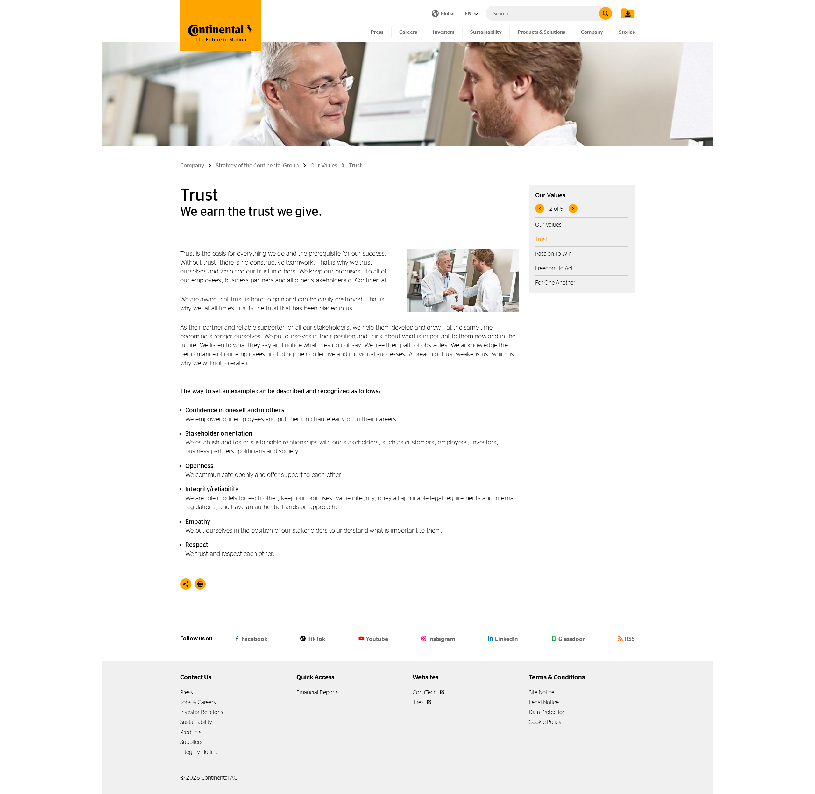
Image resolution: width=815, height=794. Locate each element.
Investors (443, 32)
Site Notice (541, 692)
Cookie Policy (545, 722)
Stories (627, 32)
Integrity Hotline (199, 752)
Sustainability (486, 32)
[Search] (605, 13)
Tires (419, 702)
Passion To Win (553, 254)
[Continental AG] (220, 25)
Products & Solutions (541, 32)
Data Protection (547, 712)
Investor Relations (201, 712)
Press (377, 32)
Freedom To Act (554, 268)
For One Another (555, 283)
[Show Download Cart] (626, 13)
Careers (408, 32)
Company (592, 32)
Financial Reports (317, 692)
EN (468, 13)
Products (191, 732)
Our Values (548, 225)
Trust (541, 239)
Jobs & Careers (198, 702)
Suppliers (191, 742)
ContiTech (425, 692)
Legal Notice (544, 702)
